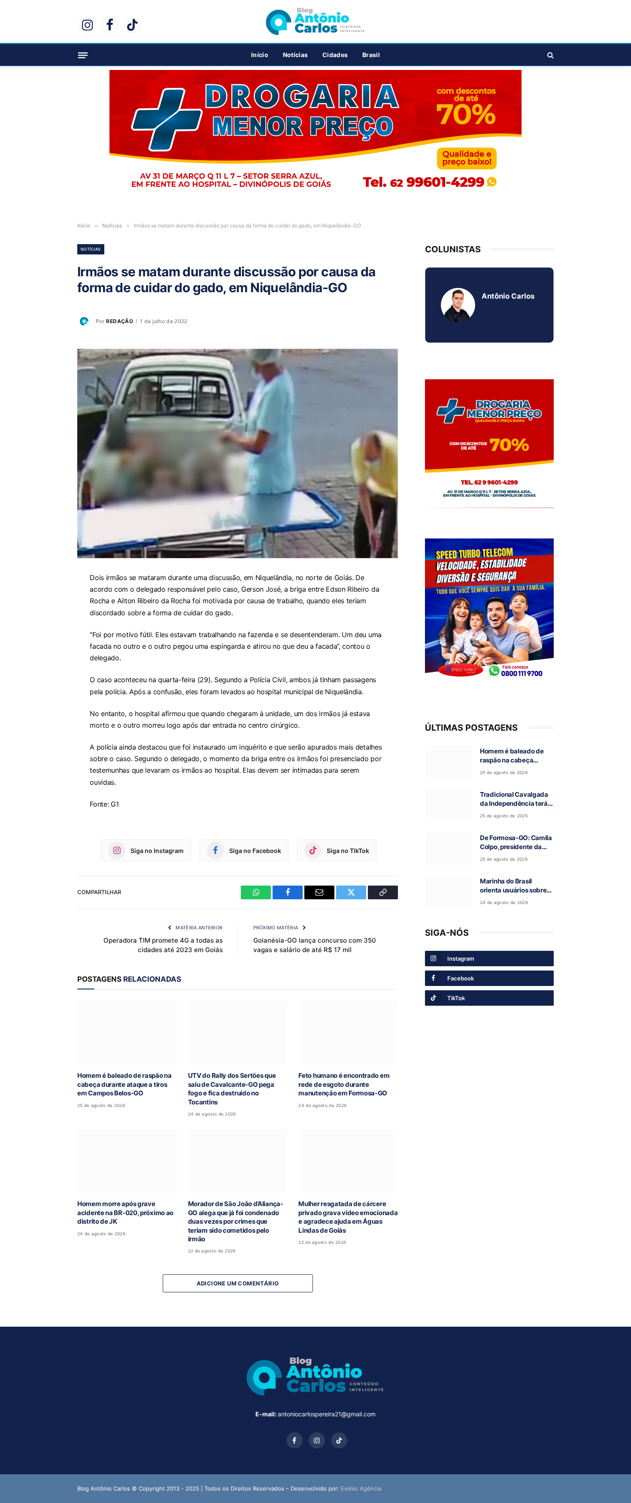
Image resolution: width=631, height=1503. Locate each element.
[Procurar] (550, 55)
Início (259, 54)
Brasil (371, 54)
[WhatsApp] (47, 600)
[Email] (47, 640)
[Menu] (83, 55)
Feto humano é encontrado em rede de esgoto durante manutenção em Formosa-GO (343, 1084)
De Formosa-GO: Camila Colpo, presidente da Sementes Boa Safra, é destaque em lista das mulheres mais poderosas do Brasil (516, 843)
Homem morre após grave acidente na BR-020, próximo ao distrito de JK (125, 1212)
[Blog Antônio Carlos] (315, 21)
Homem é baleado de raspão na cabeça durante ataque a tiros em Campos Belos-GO (124, 1084)
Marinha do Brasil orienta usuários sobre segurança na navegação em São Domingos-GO (513, 886)
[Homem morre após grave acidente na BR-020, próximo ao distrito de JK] (127, 1161)
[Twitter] (47, 659)
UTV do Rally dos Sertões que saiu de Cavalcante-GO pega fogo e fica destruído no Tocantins (232, 1088)
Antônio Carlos (508, 296)
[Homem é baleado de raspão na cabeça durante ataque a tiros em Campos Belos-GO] (127, 1032)
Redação (119, 321)
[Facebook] (47, 620)
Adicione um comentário (238, 1283)
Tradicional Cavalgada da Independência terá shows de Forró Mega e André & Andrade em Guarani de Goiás (514, 799)
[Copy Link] (47, 679)
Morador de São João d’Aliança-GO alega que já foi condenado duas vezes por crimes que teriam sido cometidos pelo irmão (235, 1221)
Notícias (295, 54)
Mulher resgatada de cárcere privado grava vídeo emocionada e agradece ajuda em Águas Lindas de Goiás (347, 1217)
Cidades (335, 54)
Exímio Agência (361, 1488)
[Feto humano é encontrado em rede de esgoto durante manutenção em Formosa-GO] (348, 1032)
